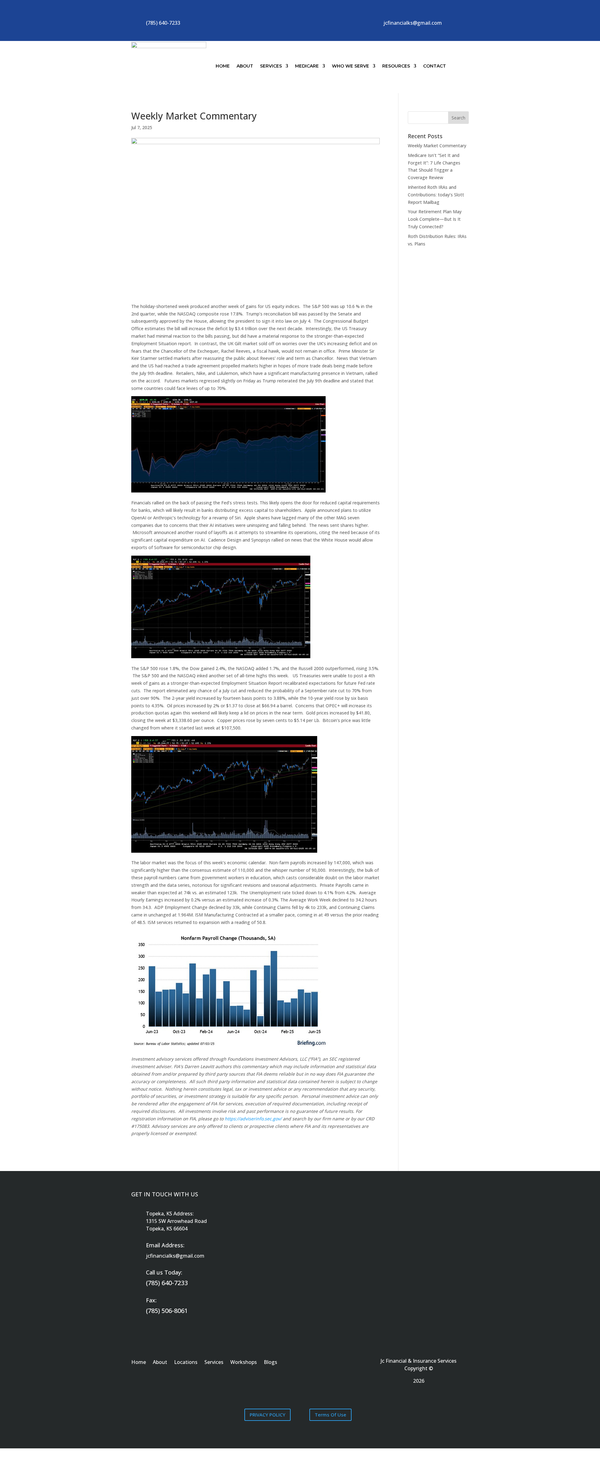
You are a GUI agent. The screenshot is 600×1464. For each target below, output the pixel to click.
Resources (396, 66)
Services (271, 66)
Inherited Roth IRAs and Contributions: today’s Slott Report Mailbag (436, 194)
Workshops (243, 1363)
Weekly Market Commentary (437, 146)
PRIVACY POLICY (267, 1414)
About (245, 66)
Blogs (270, 1363)
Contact (434, 66)
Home (223, 66)
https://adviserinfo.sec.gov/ (253, 1119)
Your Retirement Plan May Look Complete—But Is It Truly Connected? (435, 219)
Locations (186, 1363)
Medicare (307, 66)
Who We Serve (350, 66)
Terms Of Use (330, 1414)
